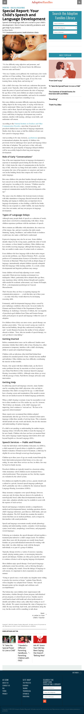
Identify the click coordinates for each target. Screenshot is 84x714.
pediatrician (33, 138)
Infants (36, 32)
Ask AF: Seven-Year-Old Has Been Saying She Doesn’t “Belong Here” (39, 650)
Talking (25, 688)
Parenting (5, 7)
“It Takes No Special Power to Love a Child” (8, 648)
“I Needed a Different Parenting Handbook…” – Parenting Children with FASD (24, 653)
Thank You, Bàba (55, 104)
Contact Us (6, 685)
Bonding (25, 685)
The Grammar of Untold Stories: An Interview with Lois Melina (62, 92)
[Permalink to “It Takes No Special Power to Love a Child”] (9, 639)
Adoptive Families (42, 2)
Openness (26, 694)
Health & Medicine (28, 32)
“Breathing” (53, 99)
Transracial (27, 691)
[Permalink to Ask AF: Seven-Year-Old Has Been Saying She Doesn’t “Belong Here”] (40, 639)
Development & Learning (14, 32)
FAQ (3, 688)
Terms (4, 691)
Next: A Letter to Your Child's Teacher (38, 615)
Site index (75, 673)
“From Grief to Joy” (55, 80)
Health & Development (18, 7)
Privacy (4, 694)
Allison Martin (8, 30)
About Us (5, 683)
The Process (27, 683)
